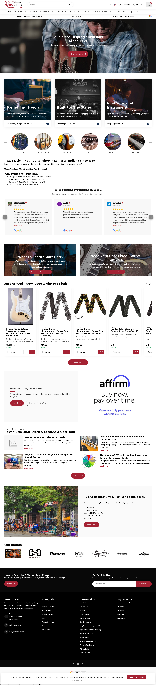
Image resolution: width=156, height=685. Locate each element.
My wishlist (121, 610)
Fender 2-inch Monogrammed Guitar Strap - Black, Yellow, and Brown (90, 331)
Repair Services (85, 622)
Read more (28, 448)
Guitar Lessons (85, 618)
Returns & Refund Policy (88, 641)
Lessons (125, 11)
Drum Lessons (85, 653)
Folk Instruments (60, 11)
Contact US (84, 607)
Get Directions (91, 524)
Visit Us (82, 610)
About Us (83, 603)
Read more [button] (67, 225)
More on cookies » (78, 681)
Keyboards (106, 11)
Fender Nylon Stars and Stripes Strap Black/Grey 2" (124, 330)
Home (10, 11)
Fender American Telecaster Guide (44, 437)
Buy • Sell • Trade (142, 11)
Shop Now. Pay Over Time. (38, 403)
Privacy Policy (84, 649)
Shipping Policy (85, 637)
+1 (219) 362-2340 (15, 625)
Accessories (95, 11)
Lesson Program (85, 614)
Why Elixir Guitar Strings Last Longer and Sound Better (48, 456)
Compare (12, 352)
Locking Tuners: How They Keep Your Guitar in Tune (122, 438)
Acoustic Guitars (33, 11)
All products (121, 618)
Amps (71, 11)
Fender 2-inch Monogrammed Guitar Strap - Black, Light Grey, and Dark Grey (55, 332)
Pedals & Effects (82, 11)
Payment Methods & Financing (90, 630)
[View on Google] (10, 204)
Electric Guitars (20, 11)
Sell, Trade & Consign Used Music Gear (93, 626)
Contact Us (11, 584)
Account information (124, 603)
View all (76, 476)
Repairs (132, 11)
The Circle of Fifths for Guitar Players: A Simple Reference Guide (123, 456)
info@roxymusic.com (16, 632)
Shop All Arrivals (76, 362)
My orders (120, 607)
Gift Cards (116, 11)
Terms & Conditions (87, 645)
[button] (5, 217)
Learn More (17, 403)
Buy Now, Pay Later (87, 633)
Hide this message (137, 677)
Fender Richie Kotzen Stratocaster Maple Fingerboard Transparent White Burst (18, 332)
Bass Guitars (47, 11)
